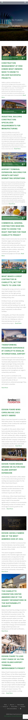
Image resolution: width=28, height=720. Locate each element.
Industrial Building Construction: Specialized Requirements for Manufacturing (12, 122)
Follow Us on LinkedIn (20, 708)
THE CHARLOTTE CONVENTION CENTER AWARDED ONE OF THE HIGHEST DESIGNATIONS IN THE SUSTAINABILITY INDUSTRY (14, 598)
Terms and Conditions (12, 708)
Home (5, 704)
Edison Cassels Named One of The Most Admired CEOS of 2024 (13, 536)
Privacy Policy (14, 706)
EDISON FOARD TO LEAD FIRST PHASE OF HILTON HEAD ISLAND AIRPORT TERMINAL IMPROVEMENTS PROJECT (13, 662)
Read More (17, 148)
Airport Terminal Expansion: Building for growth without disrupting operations (14, 173)
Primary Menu (25, 2)
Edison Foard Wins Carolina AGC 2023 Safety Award (11, 412)
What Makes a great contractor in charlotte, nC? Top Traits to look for (12, 280)
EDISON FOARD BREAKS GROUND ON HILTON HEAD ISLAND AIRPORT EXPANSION (13, 468)
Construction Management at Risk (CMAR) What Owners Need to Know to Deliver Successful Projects (12, 70)
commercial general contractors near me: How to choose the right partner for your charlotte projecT (14, 229)
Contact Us (5, 706)
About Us (12, 704)
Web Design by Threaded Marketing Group (14, 716)
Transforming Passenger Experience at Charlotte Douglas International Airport (13, 349)
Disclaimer (23, 706)
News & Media (20, 704)
